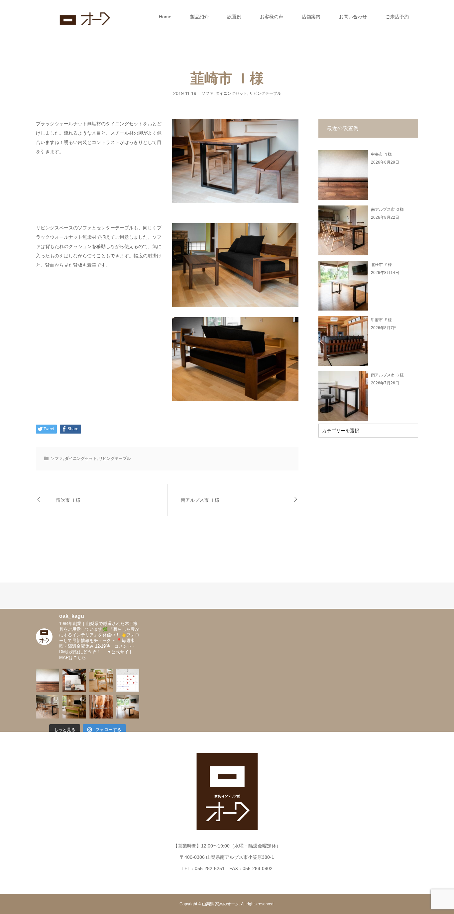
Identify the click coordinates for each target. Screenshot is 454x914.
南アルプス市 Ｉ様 (200, 500)
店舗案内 (311, 16)
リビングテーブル (265, 93)
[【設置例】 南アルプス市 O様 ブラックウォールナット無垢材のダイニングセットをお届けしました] (47, 706)
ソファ (207, 93)
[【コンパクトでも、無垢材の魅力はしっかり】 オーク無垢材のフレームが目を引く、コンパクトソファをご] (74, 706)
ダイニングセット (231, 93)
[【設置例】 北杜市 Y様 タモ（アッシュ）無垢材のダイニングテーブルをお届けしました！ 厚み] (127, 706)
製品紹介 (199, 16)
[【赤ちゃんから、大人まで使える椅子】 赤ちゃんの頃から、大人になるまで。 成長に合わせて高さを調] (101, 680)
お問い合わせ (353, 16)
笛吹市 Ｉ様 (68, 500)
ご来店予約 (397, 16)
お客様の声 (271, 16)
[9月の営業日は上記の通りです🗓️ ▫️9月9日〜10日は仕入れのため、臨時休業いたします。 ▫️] (127, 680)
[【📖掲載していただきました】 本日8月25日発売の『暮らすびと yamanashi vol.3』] (74, 680)
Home (165, 16)
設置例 (234, 16)
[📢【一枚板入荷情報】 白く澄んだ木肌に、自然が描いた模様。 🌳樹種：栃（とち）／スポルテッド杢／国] (101, 706)
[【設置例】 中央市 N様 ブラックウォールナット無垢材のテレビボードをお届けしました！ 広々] (47, 680)
